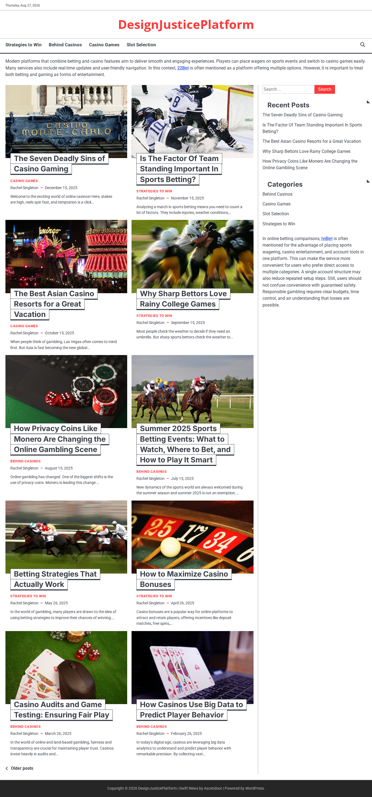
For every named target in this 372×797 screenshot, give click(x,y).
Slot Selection (141, 44)
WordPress (254, 788)
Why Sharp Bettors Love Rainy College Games (306, 151)
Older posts (22, 768)
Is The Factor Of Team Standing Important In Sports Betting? (179, 169)
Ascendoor (213, 788)
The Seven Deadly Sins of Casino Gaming (303, 114)
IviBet (327, 238)
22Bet (183, 68)
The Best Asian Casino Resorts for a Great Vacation (54, 304)
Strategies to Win (23, 44)
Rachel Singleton (24, 188)
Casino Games (104, 44)
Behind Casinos (65, 44)
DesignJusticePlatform (186, 24)
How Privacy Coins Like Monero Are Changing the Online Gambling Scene (60, 439)
